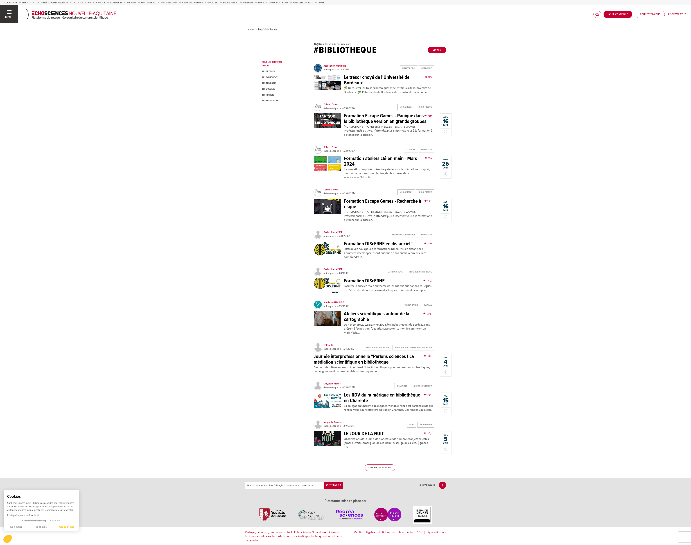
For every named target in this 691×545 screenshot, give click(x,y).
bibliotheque (408, 68)
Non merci (16, 527)
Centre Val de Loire (192, 2)
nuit (411, 425)
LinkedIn (26, 2)
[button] (7, 539)
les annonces (269, 83)
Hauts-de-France (96, 2)
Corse (321, 2)
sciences (411, 149)
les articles (268, 71)
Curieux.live (10, 2)
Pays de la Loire (169, 2)
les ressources (270, 100)
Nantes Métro (148, 2)
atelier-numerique (423, 386)
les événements (270, 77)
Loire (261, 2)
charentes (402, 386)
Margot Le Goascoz (333, 422)
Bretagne (131, 2)
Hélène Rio (329, 345)
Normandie (116, 2)
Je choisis (41, 527)
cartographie (411, 305)
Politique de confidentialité (396, 532)
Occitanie (78, 2)
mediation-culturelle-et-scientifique (413, 347)
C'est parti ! (333, 485)
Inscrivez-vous (677, 14)
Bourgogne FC (230, 2)
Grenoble (298, 2)
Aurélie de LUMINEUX (334, 302)
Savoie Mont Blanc (278, 2)
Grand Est (212, 2)
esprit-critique (395, 272)
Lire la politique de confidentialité (23, 515)
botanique (426, 68)
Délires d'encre (331, 104)
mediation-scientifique (403, 235)
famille (428, 305)
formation (426, 149)
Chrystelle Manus (332, 383)
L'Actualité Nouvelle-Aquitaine (52, 2)
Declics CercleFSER (333, 232)
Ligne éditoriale (436, 532)
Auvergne (248, 2)
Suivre (437, 50)
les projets (268, 94)
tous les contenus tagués (272, 64)
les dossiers (268, 89)
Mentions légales (364, 532)
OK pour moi (66, 527)
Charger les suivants (380, 467)
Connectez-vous (650, 14)
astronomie (426, 425)
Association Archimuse (335, 65)
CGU (420, 532)
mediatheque (406, 107)
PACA (310, 2)
